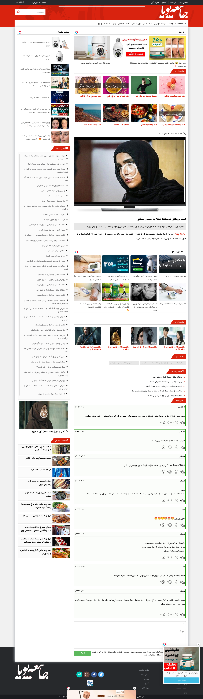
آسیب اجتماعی (123, 23)
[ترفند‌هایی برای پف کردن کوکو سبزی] (61, 495)
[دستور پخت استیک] (116, 113)
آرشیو (164, 2)
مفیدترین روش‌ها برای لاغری (145, 96)
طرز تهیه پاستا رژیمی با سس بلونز (36, 516)
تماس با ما (184, 2)
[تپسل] (68, 688)
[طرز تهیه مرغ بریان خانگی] (88, 85)
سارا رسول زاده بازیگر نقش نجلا (162, 363)
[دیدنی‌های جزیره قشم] (88, 113)
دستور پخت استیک (121, 124)
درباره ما (173, 2)
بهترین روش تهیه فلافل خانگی (38, 458)
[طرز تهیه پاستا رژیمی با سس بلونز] (61, 519)
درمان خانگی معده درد (41, 470)
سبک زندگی (147, 23)
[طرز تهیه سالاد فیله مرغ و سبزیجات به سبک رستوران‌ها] (61, 507)
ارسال (82, 653)
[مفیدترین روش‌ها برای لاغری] (144, 85)
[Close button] (198, 644)
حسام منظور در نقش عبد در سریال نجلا (124, 363)
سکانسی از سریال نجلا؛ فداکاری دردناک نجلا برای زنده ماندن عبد (157, 391)
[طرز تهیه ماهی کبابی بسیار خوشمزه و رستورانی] (61, 553)
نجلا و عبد (144, 363)
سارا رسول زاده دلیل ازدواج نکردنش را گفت (165, 396)
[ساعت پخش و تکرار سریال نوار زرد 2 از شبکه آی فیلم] (61, 449)
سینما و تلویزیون (160, 23)
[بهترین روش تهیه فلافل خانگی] (61, 461)
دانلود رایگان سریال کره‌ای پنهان (144, 347)
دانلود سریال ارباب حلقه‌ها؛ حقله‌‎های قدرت (90, 348)
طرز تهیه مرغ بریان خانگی (90, 96)
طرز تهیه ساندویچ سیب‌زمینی (173, 124)
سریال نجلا (180, 363)
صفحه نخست (181, 23)
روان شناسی (136, 23)
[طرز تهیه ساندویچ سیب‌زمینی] (172, 113)
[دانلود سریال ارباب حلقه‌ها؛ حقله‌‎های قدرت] (88, 336)
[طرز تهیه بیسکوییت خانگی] (172, 85)
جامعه (171, 23)
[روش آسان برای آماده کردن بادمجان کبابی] (61, 484)
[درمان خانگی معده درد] (61, 472)
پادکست (107, 23)
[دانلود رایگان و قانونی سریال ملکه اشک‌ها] (172, 336)
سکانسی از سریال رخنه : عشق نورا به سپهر (50, 431)
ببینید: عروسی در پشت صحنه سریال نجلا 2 (166, 382)
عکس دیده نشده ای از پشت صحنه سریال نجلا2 (164, 386)
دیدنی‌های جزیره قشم (92, 124)
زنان (114, 23)
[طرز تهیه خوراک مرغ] (144, 113)
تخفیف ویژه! (181, 680)
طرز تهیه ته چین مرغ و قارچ (117, 96)
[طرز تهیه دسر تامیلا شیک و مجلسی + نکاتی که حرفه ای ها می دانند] (61, 542)
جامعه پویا (180, 234)
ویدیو (100, 23)
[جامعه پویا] (173, 12)
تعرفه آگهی (155, 2)
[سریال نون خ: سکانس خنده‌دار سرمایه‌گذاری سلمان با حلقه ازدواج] (61, 530)
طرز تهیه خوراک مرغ (149, 124)
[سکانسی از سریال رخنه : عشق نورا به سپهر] (43, 415)
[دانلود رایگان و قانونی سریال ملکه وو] (116, 336)
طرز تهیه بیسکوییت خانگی (175, 96)
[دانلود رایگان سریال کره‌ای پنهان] (144, 336)
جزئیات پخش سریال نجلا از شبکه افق (167, 377)
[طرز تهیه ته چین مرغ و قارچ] (116, 85)
